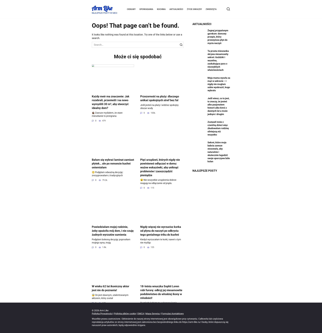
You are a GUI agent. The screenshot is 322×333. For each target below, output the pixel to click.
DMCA (140, 313)
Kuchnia (161, 9)
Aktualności (176, 9)
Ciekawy (131, 9)
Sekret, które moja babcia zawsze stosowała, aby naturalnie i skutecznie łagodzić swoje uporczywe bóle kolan (219, 152)
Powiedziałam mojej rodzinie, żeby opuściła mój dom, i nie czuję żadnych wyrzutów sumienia (113, 230)
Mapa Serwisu (153, 313)
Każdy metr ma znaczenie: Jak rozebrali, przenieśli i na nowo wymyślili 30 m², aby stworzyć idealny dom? (110, 102)
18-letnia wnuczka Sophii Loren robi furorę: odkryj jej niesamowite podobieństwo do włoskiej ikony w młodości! (161, 292)
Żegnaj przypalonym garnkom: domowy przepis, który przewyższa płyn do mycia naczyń (218, 36)
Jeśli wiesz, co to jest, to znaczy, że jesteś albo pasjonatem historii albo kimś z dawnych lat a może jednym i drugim (218, 106)
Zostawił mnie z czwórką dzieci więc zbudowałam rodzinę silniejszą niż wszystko (218, 128)
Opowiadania (146, 9)
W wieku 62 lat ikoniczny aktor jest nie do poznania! (110, 288)
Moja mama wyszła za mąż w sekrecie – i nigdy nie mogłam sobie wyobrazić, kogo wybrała (219, 84)
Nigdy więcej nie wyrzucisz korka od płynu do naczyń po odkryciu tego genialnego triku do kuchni (160, 230)
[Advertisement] (211, 222)
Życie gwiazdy (194, 9)
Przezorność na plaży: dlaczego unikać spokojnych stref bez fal (159, 98)
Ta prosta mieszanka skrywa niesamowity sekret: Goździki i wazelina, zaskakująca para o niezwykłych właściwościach (218, 60)
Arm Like (102, 8)
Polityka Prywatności (102, 313)
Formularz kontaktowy (172, 313)
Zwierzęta (211, 9)
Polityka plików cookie (125, 313)
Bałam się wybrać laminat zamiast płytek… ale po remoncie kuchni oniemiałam (113, 163)
